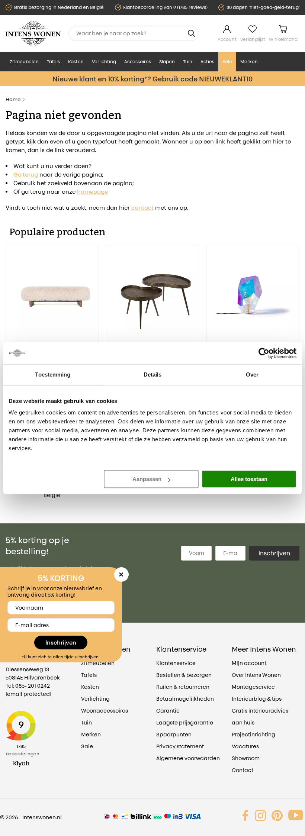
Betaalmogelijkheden (185, 698)
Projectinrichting (253, 734)
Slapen (167, 61)
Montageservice (253, 687)
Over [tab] (252, 374)
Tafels (53, 61)
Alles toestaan (249, 479)
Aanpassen (146, 479)
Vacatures (245, 746)
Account (227, 39)
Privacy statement (180, 746)
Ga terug (25, 174)
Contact (242, 770)
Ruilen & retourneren (182, 687)
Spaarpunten (174, 734)
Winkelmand (283, 39)
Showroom (246, 758)
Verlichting (104, 61)
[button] (11, 323)
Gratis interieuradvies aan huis (260, 716)
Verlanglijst (252, 39)
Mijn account (249, 663)
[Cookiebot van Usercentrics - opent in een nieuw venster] (263, 353)
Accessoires (137, 61)
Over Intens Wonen (256, 675)
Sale (227, 61)
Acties (207, 61)
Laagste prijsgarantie (184, 722)
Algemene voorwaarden (188, 758)
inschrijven (274, 553)
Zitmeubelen (24, 61)
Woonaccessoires (104, 710)
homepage (92, 191)
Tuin (187, 61)
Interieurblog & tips (257, 698)
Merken (249, 61)
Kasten (76, 61)
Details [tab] (153, 374)
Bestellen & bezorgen (184, 675)
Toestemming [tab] (52, 374)
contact (142, 207)
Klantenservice (176, 663)
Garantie (168, 710)
